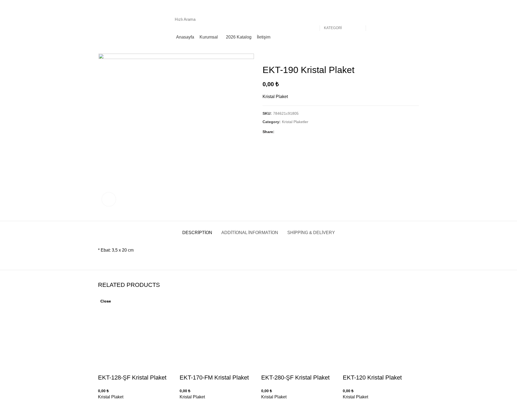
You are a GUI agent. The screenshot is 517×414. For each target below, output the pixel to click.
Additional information (249, 232)
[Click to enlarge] (109, 199)
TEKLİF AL (404, 19)
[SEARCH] (372, 19)
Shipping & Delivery (311, 232)
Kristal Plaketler (295, 122)
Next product (416, 56)
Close (105, 301)
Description (197, 232)
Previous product (405, 56)
